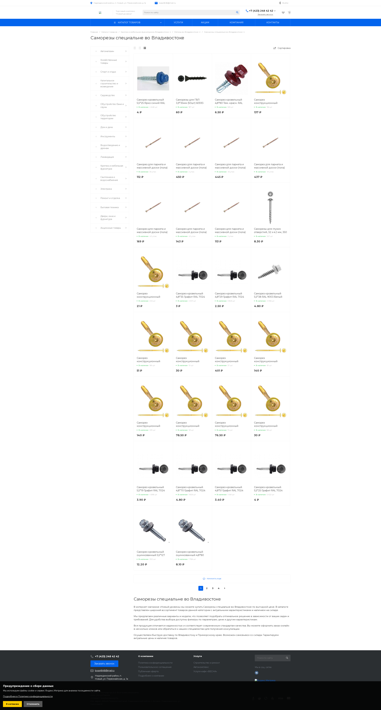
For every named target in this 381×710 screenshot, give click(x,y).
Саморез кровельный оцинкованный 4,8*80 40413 (190, 555)
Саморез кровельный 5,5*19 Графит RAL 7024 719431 (151, 490)
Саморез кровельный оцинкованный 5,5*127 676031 (151, 555)
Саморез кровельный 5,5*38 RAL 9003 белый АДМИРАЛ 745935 (268, 297)
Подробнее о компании (151, 675)
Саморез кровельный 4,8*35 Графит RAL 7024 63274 (190, 297)
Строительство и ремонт (206, 662)
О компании (145, 656)
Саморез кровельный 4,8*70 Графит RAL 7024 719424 (190, 490)
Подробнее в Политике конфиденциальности (28, 696)
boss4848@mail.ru (167, 3)
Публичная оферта (148, 671)
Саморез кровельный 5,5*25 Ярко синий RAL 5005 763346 (151, 103)
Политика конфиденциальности (155, 662)
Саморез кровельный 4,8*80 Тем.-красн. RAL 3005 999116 (229, 103)
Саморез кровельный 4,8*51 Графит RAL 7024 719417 (229, 490)
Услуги (197, 656)
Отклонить (33, 704)
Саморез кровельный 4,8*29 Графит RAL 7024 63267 (229, 297)
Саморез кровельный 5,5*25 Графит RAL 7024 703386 (268, 490)
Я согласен (12, 704)
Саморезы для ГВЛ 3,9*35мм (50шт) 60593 (189, 101)
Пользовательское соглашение (155, 667)
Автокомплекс (201, 667)
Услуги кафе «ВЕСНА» (205, 671)
